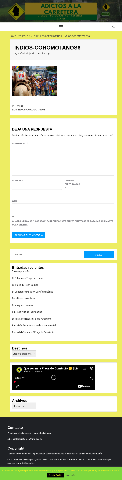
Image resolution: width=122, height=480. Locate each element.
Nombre (17, 180)
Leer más (70, 475)
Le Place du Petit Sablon (25, 284)
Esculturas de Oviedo (23, 298)
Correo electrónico (72, 184)
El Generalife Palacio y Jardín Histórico (32, 291)
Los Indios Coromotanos (29, 108)
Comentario (20, 143)
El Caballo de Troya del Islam (27, 278)
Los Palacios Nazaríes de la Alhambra (31, 318)
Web (14, 200)
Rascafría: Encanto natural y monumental (34, 325)
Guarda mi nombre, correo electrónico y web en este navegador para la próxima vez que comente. (62, 223)
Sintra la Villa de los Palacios (27, 312)
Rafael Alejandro (27, 53)
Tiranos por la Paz (21, 271)
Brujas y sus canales (22, 305)
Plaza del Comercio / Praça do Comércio (33, 332)
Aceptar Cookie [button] (55, 475)
